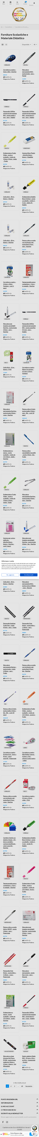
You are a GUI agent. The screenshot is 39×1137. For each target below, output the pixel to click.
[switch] (34, 1134)
